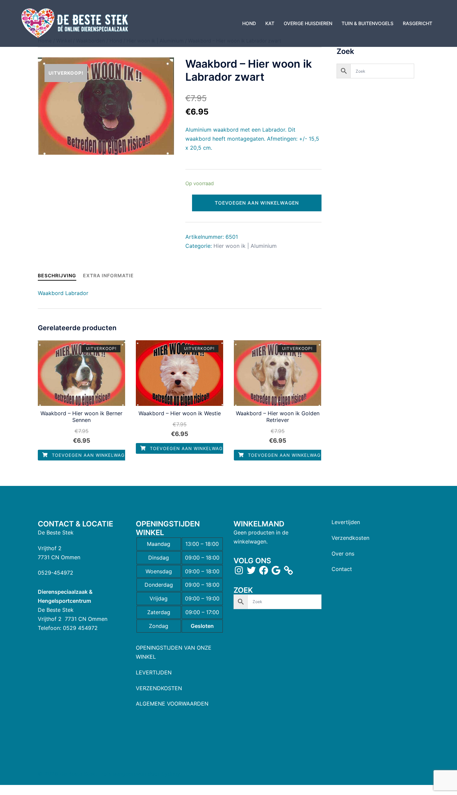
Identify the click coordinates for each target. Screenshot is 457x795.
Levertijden (346, 522)
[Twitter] (251, 570)
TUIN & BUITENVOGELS (367, 23)
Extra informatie (108, 275)
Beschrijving (57, 275)
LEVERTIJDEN (154, 672)
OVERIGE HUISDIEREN (308, 23)
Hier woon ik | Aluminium (245, 245)
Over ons (343, 553)
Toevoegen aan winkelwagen (257, 203)
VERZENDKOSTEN (159, 688)
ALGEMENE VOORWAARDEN (172, 703)
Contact (342, 569)
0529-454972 (55, 572)
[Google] (276, 570)
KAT (269, 23)
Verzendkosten (350, 537)
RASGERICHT (417, 23)
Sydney (170, 773)
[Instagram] (239, 570)
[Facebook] (263, 570)
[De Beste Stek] (75, 22)
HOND (249, 23)
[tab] (57, 275)
